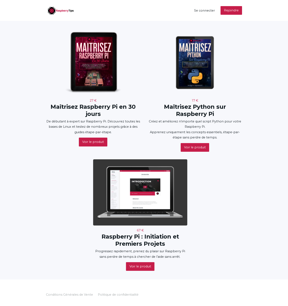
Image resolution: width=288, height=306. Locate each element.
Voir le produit (93, 142)
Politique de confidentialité (118, 295)
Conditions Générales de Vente (69, 295)
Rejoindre (231, 10)
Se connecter (204, 10)
